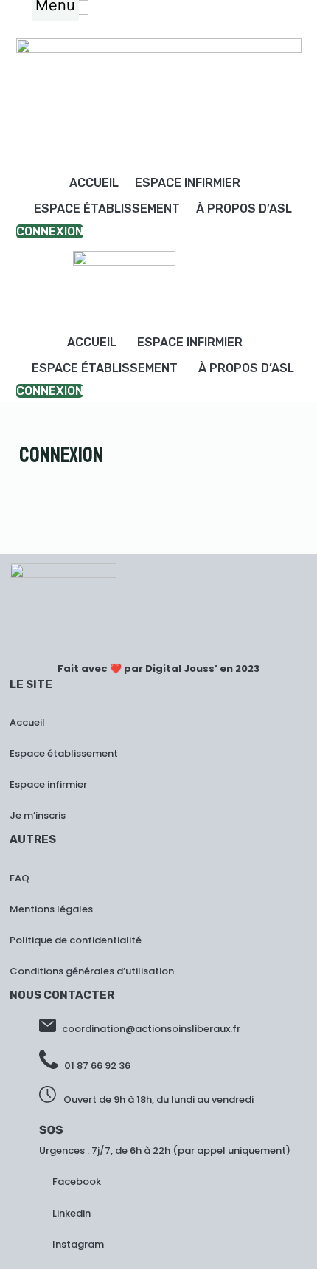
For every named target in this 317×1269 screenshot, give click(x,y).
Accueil (94, 183)
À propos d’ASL (244, 209)
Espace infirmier (187, 183)
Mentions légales (51, 909)
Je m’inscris (38, 815)
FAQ (19, 878)
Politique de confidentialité (76, 940)
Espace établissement (107, 209)
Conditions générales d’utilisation (92, 971)
